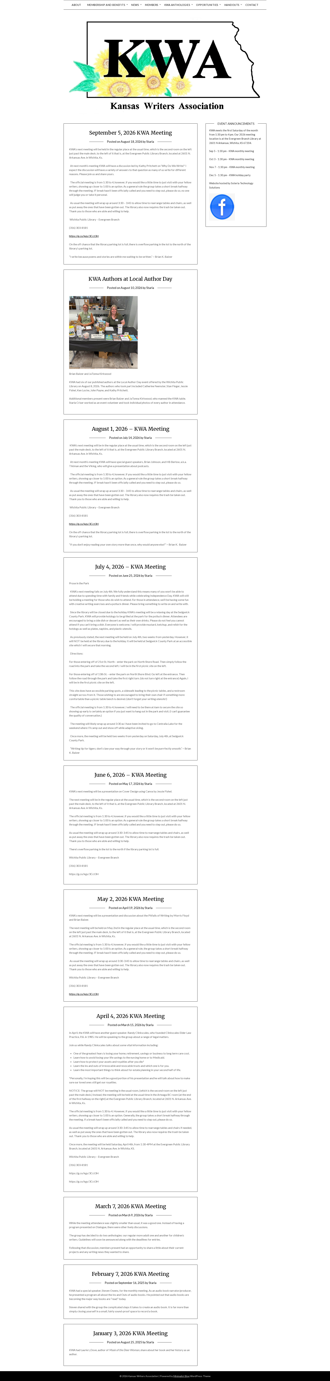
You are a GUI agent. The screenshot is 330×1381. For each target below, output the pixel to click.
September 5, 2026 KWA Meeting (130, 132)
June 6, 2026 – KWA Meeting (131, 775)
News (135, 4)
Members (151, 4)
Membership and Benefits (106, 4)
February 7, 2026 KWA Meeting (130, 1274)
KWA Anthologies (177, 4)
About (76, 4)
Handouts (231, 4)
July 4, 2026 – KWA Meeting (130, 566)
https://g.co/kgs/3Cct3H (84, 236)
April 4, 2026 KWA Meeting (130, 1016)
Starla (150, 141)
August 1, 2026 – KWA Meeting (130, 429)
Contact (251, 4)
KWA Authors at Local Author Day (130, 279)
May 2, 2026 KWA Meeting (130, 899)
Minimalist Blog (181, 1376)
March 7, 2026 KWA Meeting (130, 1206)
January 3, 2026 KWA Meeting (130, 1333)
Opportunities (207, 4)
